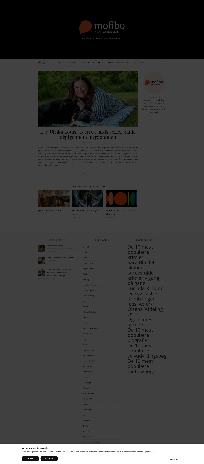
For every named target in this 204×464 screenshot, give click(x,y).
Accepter (49, 459)
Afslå (30, 459)
